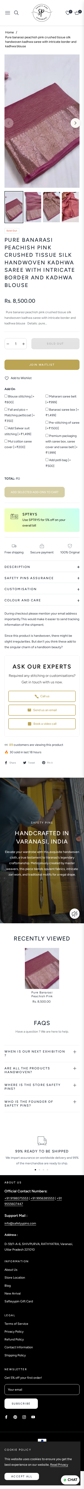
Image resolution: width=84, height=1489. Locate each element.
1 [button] (35, 1169)
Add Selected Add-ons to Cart (34, 492)
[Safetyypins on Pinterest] (15, 1417)
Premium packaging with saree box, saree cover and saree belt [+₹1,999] (61, 444)
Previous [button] (8, 123)
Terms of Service (16, 1324)
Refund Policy (14, 1339)
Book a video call (44, 724)
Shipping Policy (15, 1355)
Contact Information (18, 1347)
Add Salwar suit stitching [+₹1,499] (17, 431)
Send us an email (45, 710)
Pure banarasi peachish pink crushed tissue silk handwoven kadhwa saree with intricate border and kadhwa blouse (42, 995)
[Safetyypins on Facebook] (6, 1417)
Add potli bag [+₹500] (58, 463)
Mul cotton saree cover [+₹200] (18, 444)
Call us (45, 696)
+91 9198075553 (16, 1198)
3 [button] (43, 1169)
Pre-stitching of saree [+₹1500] (62, 425)
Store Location (14, 1278)
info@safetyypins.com (20, 1223)
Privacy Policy (14, 1332)
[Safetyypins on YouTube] (33, 1417)
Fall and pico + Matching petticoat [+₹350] (19, 415)
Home (9, 32)
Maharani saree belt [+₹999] (60, 399)
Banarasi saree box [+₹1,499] (62, 412)
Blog (7, 1286)
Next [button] (75, 123)
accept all (21, 1476)
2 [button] (39, 1169)
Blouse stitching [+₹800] (19, 399)
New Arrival (12, 1293)
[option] (42, 121)
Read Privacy (59, 1465)
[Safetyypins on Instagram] (24, 1417)
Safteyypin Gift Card (18, 1301)
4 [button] (47, 1169)
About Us (10, 1270)
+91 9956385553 (42, 1198)
